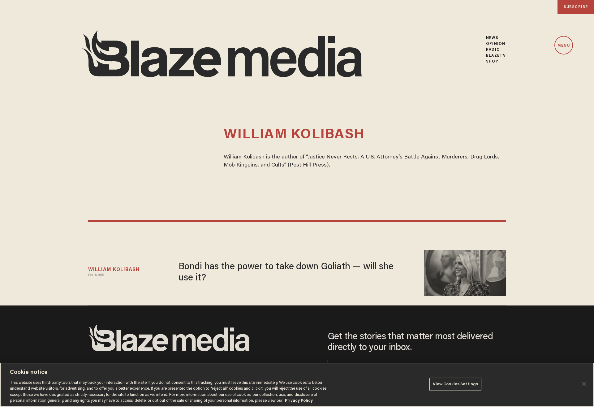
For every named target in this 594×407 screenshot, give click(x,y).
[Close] (584, 384)
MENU (563, 46)
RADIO (493, 50)
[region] (297, 385)
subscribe (576, 7)
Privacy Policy (299, 401)
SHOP (492, 61)
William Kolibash (114, 269)
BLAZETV (496, 56)
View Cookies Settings (455, 384)
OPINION (495, 44)
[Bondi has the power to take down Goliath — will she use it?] (465, 271)
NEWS (492, 38)
